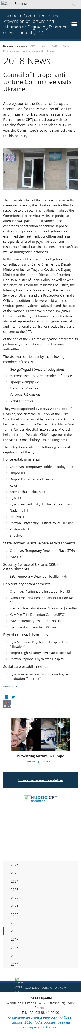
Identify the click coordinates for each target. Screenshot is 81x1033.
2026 (15, 865)
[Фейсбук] (6, 697)
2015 (15, 956)
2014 (15, 964)
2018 (15, 931)
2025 (15, 873)
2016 (15, 947)
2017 (15, 939)
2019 (15, 922)
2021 (15, 906)
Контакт (51, 1027)
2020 (15, 914)
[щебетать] (13, 697)
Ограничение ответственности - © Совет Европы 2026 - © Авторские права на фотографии (40, 1022)
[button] (40, 4)
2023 (15, 889)
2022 (15, 898)
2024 (15, 881)
